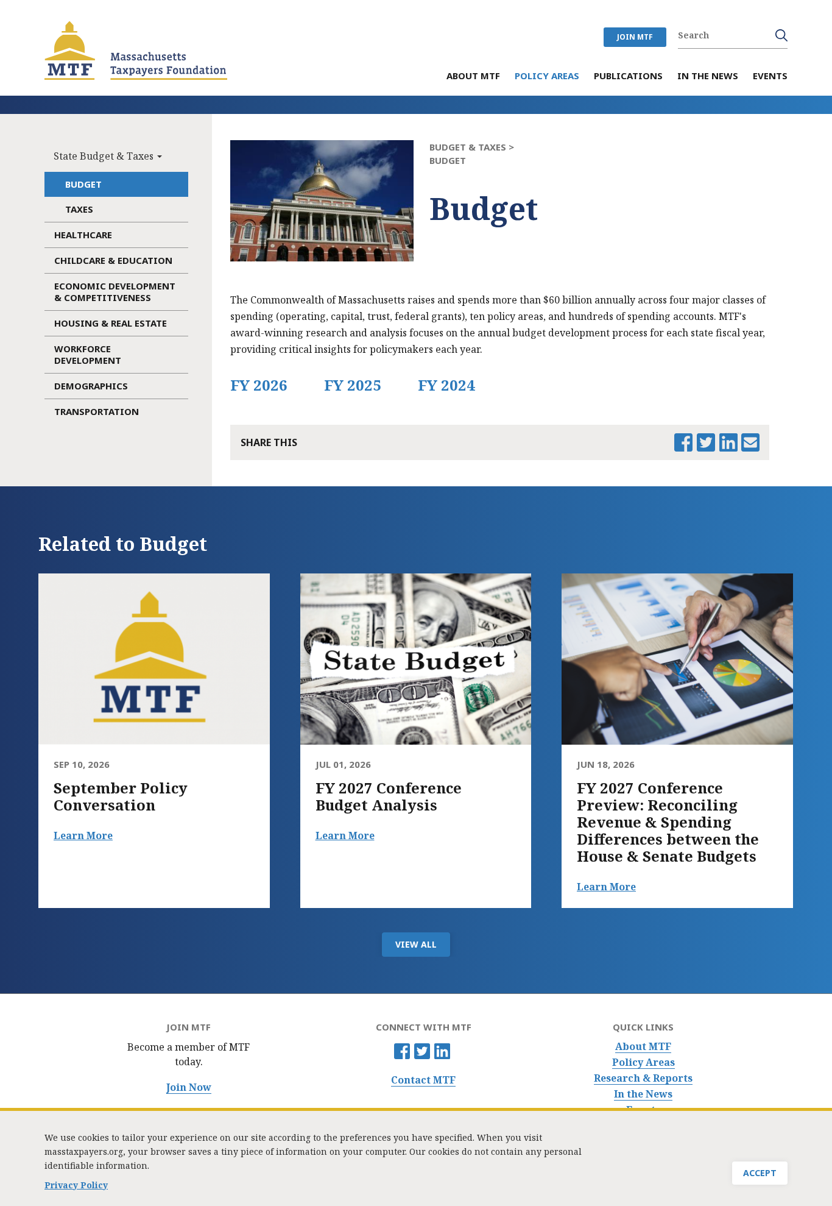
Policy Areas (643, 1062)
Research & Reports (643, 1078)
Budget (83, 184)
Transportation (96, 411)
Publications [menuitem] (628, 76)
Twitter (422, 1051)
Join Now (188, 1087)
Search (781, 35)
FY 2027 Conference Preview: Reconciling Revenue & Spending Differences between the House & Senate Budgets (668, 822)
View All (416, 944)
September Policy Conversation (121, 796)
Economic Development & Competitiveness (114, 291)
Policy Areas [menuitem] (547, 76)
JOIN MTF (635, 37)
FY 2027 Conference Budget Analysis (389, 796)
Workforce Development (87, 354)
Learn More (83, 835)
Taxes (79, 209)
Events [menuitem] (770, 76)
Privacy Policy (76, 1185)
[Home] (135, 50)
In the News (643, 1094)
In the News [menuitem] (707, 76)
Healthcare (83, 235)
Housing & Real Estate (110, 323)
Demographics (91, 386)
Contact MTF (423, 1080)
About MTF (643, 1046)
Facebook (402, 1051)
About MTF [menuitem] (473, 76)
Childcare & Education (113, 260)
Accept (760, 1173)
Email (750, 442)
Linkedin (442, 1051)
